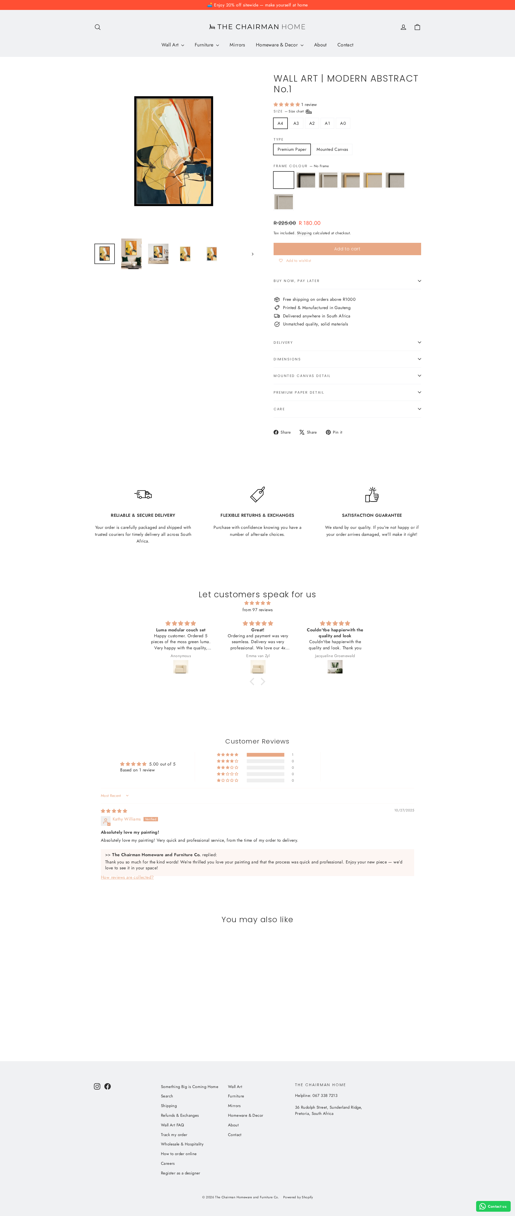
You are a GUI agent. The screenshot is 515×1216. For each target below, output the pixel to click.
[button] (287, 104)
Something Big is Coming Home (189, 1087)
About (320, 44)
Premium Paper (292, 149)
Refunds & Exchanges (180, 1115)
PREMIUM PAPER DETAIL (299, 392)
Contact (345, 44)
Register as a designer (180, 1173)
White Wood (328, 180)
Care (279, 409)
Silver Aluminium (284, 201)
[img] (257, 603)
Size (289, 111)
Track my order (174, 1135)
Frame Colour (301, 166)
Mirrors (237, 44)
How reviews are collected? (127, 877)
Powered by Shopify (298, 1197)
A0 (343, 123)
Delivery (283, 342)
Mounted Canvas (332, 149)
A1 (327, 123)
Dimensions (287, 359)
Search (167, 1096)
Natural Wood (350, 180)
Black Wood (306, 180)
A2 (312, 123)
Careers (168, 1163)
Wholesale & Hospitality (182, 1144)
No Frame (284, 180)
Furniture (205, 44)
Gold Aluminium (373, 180)
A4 (280, 123)
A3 (296, 123)
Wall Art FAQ (172, 1125)
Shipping (304, 233)
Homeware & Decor (277, 44)
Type (279, 139)
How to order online (179, 1154)
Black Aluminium (395, 180)
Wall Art (170, 44)
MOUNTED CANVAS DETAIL (302, 375)
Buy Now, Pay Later (297, 281)
